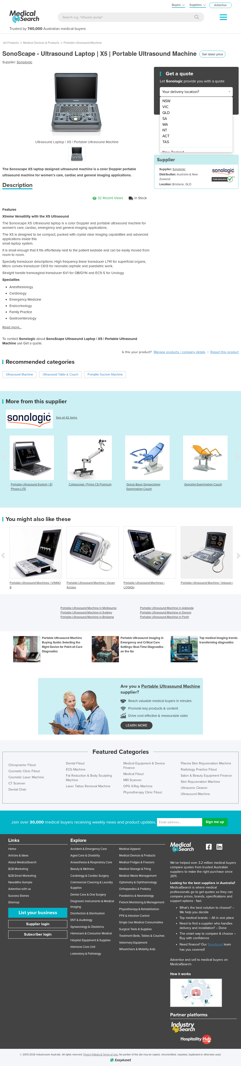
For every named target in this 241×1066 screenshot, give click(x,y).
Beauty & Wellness (82, 869)
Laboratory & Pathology (85, 954)
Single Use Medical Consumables (141, 922)
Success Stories (18, 896)
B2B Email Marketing (22, 876)
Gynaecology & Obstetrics (87, 927)
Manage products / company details (179, 352)
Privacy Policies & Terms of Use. (100, 1054)
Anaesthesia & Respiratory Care (91, 862)
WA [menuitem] (165, 124)
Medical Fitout (133, 774)
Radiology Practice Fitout (199, 769)
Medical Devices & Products (41, 43)
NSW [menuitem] (166, 101)
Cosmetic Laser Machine (26, 777)
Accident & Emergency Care (88, 849)
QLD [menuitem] (166, 112)
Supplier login (37, 924)
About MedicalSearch (22, 862)
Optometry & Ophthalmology (138, 882)
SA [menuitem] (164, 118)
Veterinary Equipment (133, 943)
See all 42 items (66, 418)
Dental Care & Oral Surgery (88, 894)
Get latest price (212, 54)
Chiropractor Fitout (22, 765)
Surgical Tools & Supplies (135, 929)
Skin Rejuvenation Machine (200, 782)
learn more (136, 725)
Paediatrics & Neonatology (136, 896)
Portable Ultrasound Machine (83, 43)
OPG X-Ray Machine (138, 786)
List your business (38, 913)
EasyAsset (215, 944)
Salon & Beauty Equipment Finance (206, 776)
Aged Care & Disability (85, 855)
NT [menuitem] (164, 130)
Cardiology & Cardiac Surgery (89, 876)
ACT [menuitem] (165, 136)
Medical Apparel (130, 849)
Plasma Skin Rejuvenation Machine (206, 763)
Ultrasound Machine (195, 794)
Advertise (220, 5)
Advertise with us (19, 889)
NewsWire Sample (20, 882)
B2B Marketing (18, 869)
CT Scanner (16, 783)
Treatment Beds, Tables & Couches (142, 936)
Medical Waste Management (138, 876)
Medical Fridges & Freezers (136, 862)
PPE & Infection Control (134, 916)
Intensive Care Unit (82, 947)
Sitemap (13, 902)
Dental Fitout (75, 763)
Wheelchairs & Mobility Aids (137, 949)
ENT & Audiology (81, 920)
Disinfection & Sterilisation (87, 913)
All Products (11, 43)
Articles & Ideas (18, 855)
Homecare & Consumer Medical (91, 933)
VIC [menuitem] (165, 107)
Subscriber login (38, 934)
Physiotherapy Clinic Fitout (142, 792)
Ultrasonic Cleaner (194, 788)
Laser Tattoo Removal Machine (88, 786)
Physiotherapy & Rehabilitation (139, 909)
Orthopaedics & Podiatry (135, 889)
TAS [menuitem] (165, 142)
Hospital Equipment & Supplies (90, 940)
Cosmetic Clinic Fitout (24, 771)
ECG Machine (75, 769)
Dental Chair (17, 789)
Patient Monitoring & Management (141, 902)
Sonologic (24, 62)
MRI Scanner (132, 780)
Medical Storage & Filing (135, 869)
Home (12, 849)
